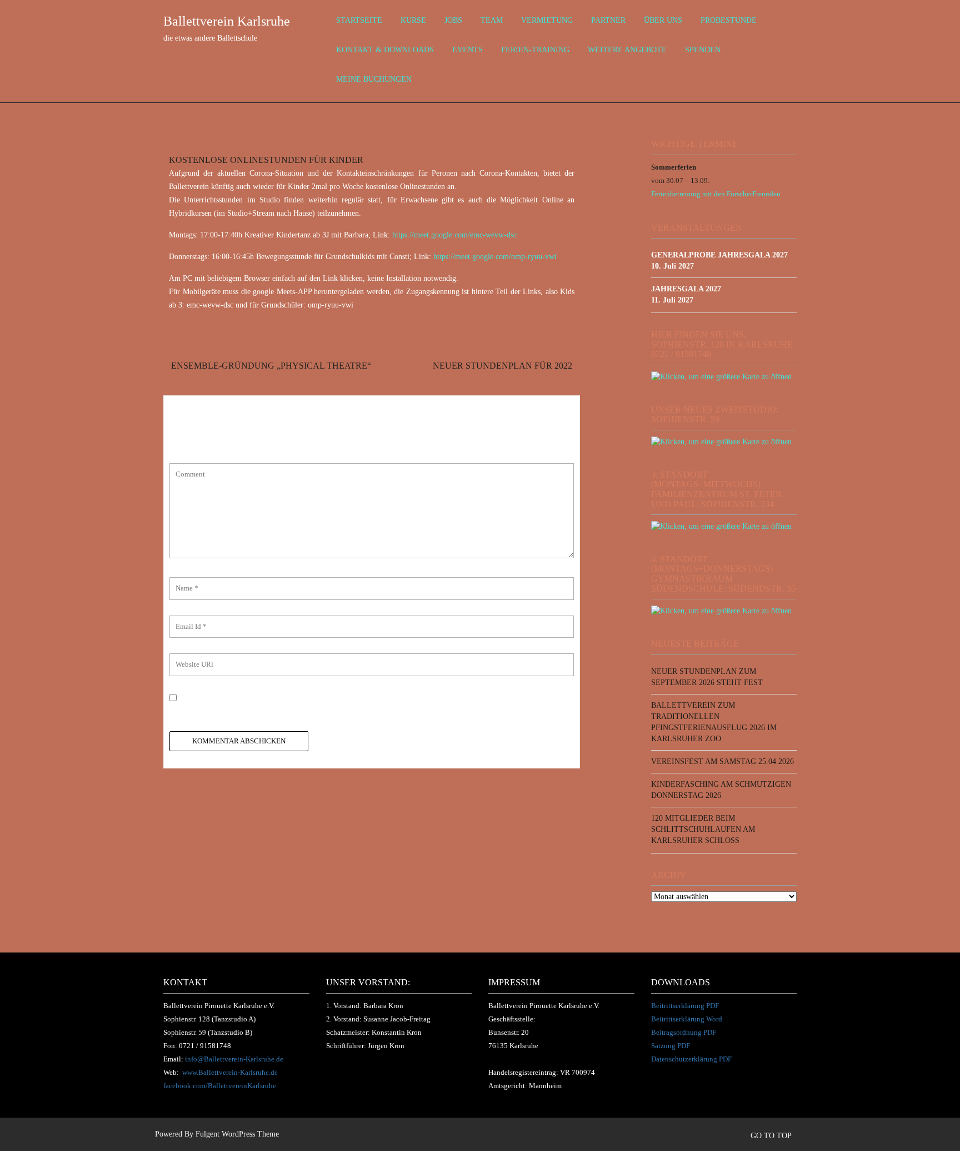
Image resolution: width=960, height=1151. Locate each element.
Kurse (413, 20)
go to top (772, 1136)
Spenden (703, 50)
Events (467, 50)
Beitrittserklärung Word (686, 1019)
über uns (663, 20)
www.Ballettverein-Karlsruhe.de (230, 1072)
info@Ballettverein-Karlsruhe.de (234, 1059)
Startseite (359, 20)
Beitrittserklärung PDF (685, 1005)
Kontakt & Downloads (385, 50)
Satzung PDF (670, 1045)
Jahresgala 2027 (686, 289)
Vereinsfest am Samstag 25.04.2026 (722, 761)
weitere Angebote (627, 50)
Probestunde (729, 20)
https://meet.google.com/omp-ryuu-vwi (495, 256)
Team (492, 20)
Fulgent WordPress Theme (237, 1134)
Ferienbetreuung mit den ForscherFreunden (716, 194)
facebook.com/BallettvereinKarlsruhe (219, 1085)
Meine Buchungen (374, 79)
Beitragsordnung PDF (683, 1032)
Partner (608, 20)
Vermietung (547, 20)
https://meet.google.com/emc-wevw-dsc (454, 235)
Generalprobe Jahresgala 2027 (719, 255)
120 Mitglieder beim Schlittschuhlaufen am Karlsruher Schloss (703, 829)
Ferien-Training (535, 50)
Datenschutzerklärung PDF (691, 1059)
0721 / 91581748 (205, 1045)
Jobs (453, 20)
